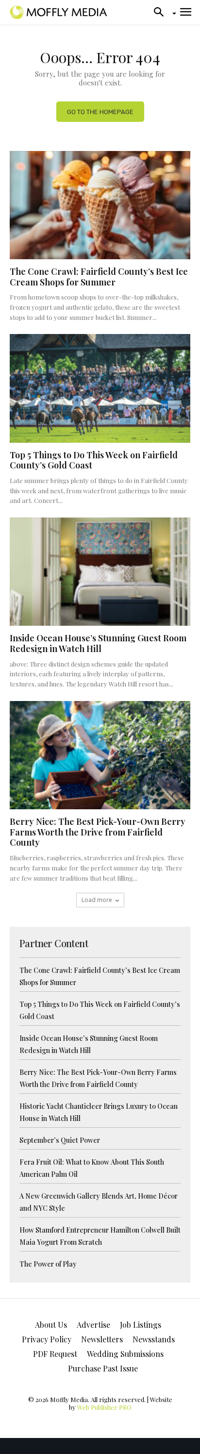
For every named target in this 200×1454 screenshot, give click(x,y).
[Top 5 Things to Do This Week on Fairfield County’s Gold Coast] (100, 388)
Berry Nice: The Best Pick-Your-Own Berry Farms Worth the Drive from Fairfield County (97, 832)
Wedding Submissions (125, 1354)
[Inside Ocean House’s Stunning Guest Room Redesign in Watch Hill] (100, 572)
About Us (51, 1325)
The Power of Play (48, 1264)
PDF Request (55, 1354)
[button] (161, 12)
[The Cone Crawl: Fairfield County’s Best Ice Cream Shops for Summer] (100, 205)
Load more (97, 900)
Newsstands (154, 1339)
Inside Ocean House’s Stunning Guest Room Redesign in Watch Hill (98, 643)
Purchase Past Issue (103, 1368)
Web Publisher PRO (104, 1407)
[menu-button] (186, 12)
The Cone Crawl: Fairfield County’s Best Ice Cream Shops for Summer (99, 277)
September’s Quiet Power (59, 1140)
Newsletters (102, 1339)
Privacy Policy (46, 1339)
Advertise (93, 1325)
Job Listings (140, 1325)
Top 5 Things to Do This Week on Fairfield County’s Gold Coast (94, 460)
